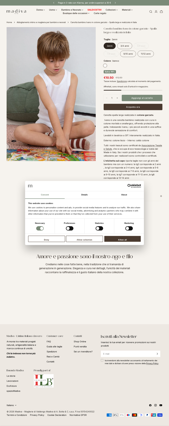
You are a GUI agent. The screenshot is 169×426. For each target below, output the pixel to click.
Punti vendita (80, 346)
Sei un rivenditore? (83, 351)
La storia (11, 376)
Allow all (122, 240)
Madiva (19, 411)
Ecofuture (12, 386)
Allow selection (84, 240)
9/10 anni (128, 53)
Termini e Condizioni (17, 415)
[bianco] (105, 65)
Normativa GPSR (78, 415)
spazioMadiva (13, 391)
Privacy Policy (37, 415)
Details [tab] (84, 195)
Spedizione (122, 81)
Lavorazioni (12, 381)
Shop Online (80, 341)
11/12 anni (146, 53)
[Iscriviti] (157, 354)
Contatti (50, 361)
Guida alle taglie (54, 346)
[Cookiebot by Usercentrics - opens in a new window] (129, 186)
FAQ (49, 341)
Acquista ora (133, 107)
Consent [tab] (45, 195)
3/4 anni (125, 46)
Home (9, 22)
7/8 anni (113, 54)
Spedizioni (52, 351)
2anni (109, 46)
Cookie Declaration (56, 415)
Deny (46, 240)
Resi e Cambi (53, 356)
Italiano (10, 405)
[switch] (69, 228)
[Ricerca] (150, 11)
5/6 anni (143, 47)
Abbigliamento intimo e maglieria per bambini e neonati (41, 22)
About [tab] (124, 195)
